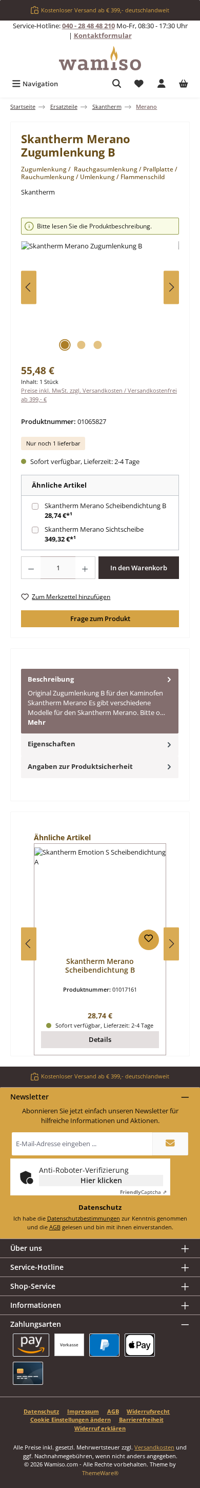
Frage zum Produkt (100, 618)
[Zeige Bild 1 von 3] (65, 345)
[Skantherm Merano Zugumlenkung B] (100, 299)
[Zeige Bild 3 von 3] (97, 345)
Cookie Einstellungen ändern (70, 1419)
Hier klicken (101, 1180)
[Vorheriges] (28, 287)
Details (100, 1039)
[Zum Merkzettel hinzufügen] (148, 940)
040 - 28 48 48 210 (88, 25)
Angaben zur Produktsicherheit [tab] (80, 766)
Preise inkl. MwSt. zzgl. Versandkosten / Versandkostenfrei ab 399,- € (99, 395)
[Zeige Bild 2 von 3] (81, 345)
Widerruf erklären (100, 1428)
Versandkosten (154, 1447)
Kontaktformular (103, 35)
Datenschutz (41, 1411)
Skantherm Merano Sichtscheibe (94, 529)
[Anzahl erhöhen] (85, 567)
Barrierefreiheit (141, 1419)
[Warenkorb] (183, 83)
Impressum (83, 1411)
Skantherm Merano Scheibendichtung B (105, 505)
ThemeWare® (100, 1473)
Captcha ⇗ (143, 1191)
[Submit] (170, 1143)
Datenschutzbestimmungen (83, 1218)
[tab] (99, 701)
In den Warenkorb (138, 567)
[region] (100, 287)
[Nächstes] (171, 287)
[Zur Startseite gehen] (100, 58)
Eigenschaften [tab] (51, 743)
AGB (55, 1227)
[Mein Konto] (161, 83)
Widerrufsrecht (148, 1411)
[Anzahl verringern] (31, 567)
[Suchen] (117, 83)
